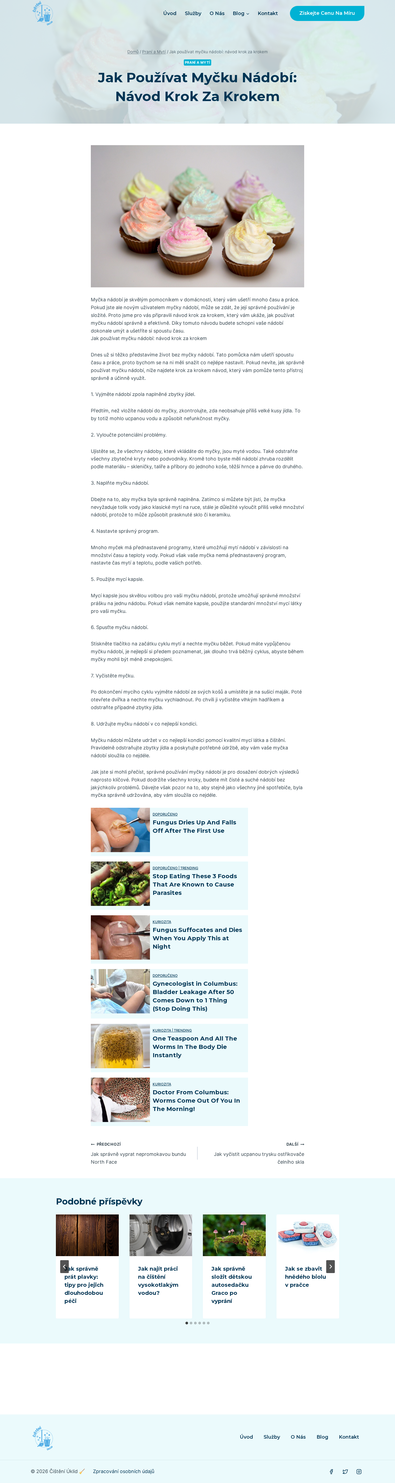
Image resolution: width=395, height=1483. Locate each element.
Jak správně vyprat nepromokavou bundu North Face (138, 1153)
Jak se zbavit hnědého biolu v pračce (305, 1277)
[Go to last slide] (64, 1266)
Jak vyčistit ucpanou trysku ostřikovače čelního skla (259, 1153)
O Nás (217, 13)
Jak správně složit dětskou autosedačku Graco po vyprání (231, 1285)
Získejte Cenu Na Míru (327, 13)
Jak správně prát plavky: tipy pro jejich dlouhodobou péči (83, 1285)
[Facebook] (331, 1471)
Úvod (170, 13)
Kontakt (268, 13)
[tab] (186, 1323)
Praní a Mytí (197, 62)
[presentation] (87, 1235)
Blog (322, 1437)
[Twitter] (345, 1471)
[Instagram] (359, 1471)
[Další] (330, 1266)
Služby (193, 13)
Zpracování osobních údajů (123, 1471)
